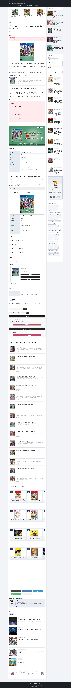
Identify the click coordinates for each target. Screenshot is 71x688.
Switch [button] (14, 188)
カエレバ (24, 269)
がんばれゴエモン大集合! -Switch (18, 519)
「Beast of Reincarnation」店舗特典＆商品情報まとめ (58, 142)
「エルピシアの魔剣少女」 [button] (18, 114)
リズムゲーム (51, 245)
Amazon (30, 274)
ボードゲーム (57, 239)
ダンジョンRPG (51, 230)
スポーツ (57, 115)
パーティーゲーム (55, 234)
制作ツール (56, 248)
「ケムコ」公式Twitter (25, 170)
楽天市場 (30, 276)
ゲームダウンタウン (13, 2)
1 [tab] (22, 18)
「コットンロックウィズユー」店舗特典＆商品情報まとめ (58, 161)
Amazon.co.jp (27, 324)
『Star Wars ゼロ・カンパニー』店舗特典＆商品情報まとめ (58, 151)
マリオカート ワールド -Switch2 (34, 500)
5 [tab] (26, 18)
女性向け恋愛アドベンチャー (53, 250)
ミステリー (50, 241)
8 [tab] (30, 18)
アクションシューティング (53, 210)
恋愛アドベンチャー (56, 254)
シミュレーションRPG (52, 223)
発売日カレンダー (20, 5)
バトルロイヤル (51, 232)
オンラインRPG (57, 212)
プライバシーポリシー (52, 260)
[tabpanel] (15, 13)
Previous (10, 13)
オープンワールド (58, 124)
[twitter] (15, 606)
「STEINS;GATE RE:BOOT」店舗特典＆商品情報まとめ (58, 132)
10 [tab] (32, 18)
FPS (49, 203)
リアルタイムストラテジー (53, 243)
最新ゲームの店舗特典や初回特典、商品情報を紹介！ (35, 685)
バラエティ (57, 232)
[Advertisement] (27, 577)
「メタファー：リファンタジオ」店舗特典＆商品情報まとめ (29, 639)
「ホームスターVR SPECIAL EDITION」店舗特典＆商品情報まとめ (30, 619)
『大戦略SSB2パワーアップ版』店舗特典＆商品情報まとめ (58, 48)
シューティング (51, 225)
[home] (18, 606)
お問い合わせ (37, 5)
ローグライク (51, 248)
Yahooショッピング (30, 279)
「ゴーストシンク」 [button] (17, 110)
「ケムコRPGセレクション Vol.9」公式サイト (29, 169)
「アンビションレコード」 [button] (18, 118)
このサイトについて (29, 5)
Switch (14, 285)
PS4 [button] (10, 188)
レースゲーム (57, 245)
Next (44, 13)
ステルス (56, 225)
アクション (50, 205)
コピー (25, 308)
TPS (55, 203)
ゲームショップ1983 (27, 335)
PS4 (11, 285)
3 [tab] (24, 18)
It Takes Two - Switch (18, 557)
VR (58, 203)
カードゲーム (58, 214)
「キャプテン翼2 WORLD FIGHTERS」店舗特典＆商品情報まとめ (58, 112)
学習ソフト (50, 252)
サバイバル (55, 219)
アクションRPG (56, 205)
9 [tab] (31, 18)
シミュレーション (60, 154)
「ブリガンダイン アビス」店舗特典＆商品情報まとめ (58, 170)
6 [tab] (27, 18)
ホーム (12, 5)
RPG (10, 35)
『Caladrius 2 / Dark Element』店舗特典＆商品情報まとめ (57, 40)
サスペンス (50, 219)
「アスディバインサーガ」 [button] (18, 106)
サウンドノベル (59, 216)
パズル (50, 234)
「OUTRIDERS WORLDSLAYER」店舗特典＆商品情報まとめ (29, 629)
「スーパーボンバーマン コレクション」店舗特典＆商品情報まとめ (58, 82)
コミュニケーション (52, 216)
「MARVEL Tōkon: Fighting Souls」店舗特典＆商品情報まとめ (58, 91)
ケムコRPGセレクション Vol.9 (25, 268)
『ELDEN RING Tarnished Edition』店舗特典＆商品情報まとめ (58, 121)
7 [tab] (29, 18)
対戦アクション (56, 252)
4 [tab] (25, 18)
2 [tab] (23, 18)
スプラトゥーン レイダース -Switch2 (17, 500)
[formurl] (57, 197)
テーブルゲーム (57, 230)
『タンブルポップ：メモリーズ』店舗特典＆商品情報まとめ (58, 30)
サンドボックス (51, 221)
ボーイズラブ (51, 239)
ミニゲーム (55, 241)
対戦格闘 (60, 93)
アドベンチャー (51, 212)
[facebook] (16, 606)
